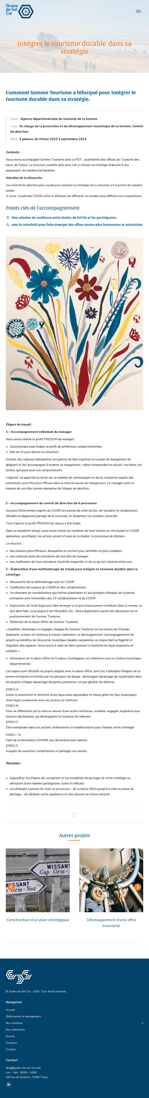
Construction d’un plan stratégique (38, 919)
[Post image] (38, 880)
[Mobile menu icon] (138, 11)
